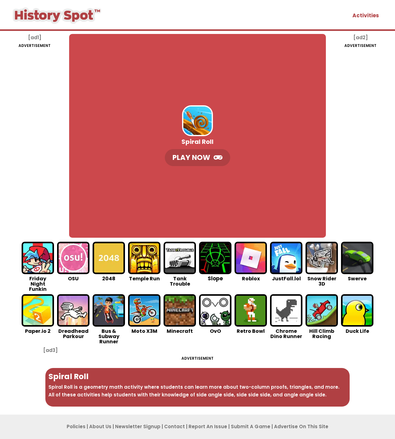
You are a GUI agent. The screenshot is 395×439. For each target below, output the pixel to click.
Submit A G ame (250, 426)
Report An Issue (208, 426)
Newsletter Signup (137, 426)
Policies (76, 426)
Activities (365, 15)
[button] (197, 157)
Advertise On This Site (301, 426)
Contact (174, 426)
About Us (100, 426)
